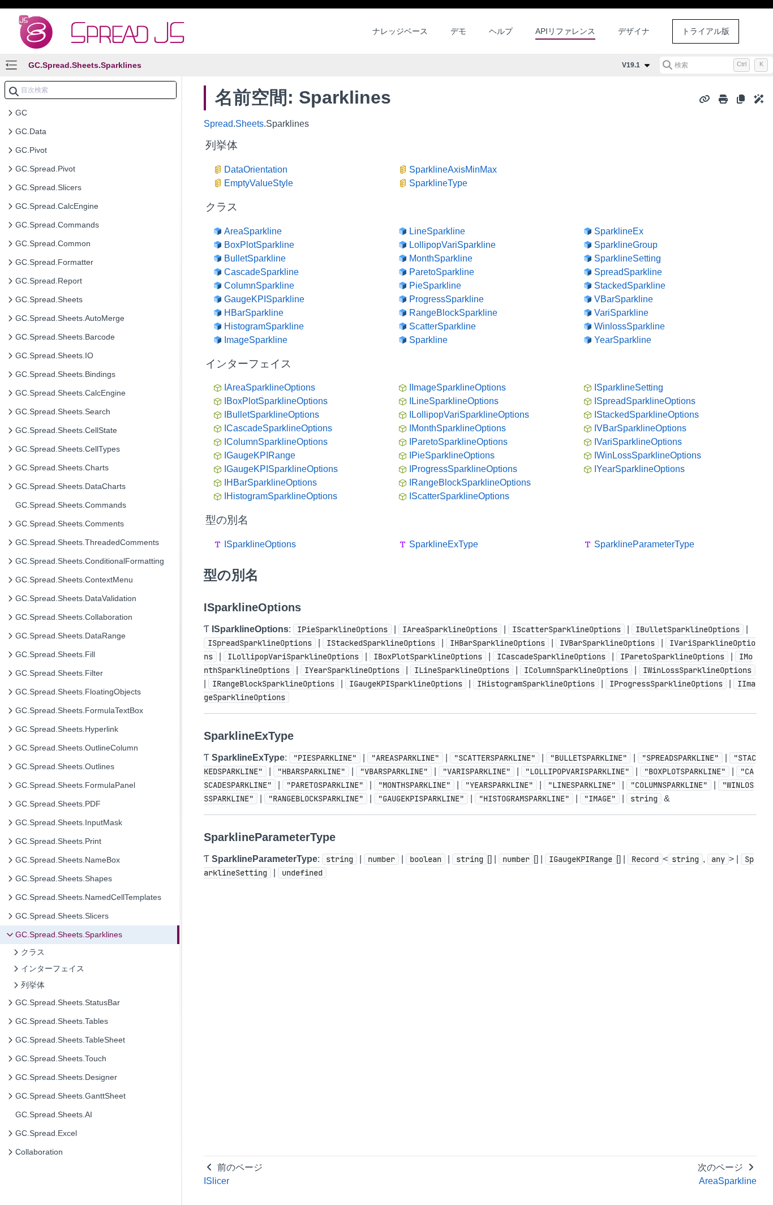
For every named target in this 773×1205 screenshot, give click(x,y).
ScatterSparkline (442, 326)
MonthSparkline (441, 258)
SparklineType (438, 183)
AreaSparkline (253, 231)
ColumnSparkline (259, 285)
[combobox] (91, 90)
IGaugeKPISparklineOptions (281, 469)
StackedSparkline (629, 285)
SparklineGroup (626, 245)
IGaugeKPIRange (259, 455)
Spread (218, 123)
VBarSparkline (623, 299)
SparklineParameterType (644, 544)
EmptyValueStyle (258, 183)
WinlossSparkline (629, 326)
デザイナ (634, 31)
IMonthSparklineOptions (457, 428)
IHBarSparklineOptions (270, 482)
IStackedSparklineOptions (646, 414)
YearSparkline (622, 340)
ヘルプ (501, 31)
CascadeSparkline (261, 272)
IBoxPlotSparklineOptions (276, 401)
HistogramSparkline (264, 326)
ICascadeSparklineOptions (278, 428)
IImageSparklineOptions (457, 387)
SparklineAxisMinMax (453, 169)
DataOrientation (255, 169)
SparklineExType (443, 544)
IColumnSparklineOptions (276, 442)
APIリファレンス (565, 31)
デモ (458, 31)
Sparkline (428, 340)
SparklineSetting (627, 258)
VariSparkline (621, 313)
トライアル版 (705, 31)
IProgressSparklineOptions (463, 469)
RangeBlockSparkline (453, 313)
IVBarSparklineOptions (640, 428)
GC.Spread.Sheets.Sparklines (84, 65)
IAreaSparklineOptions (269, 387)
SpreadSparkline (628, 272)
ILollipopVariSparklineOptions (469, 414)
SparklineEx (618, 231)
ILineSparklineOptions (454, 401)
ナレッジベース (400, 31)
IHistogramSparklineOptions (280, 496)
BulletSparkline (255, 258)
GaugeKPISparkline (264, 299)
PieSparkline (435, 285)
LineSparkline (437, 231)
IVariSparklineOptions (638, 442)
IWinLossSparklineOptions (647, 455)
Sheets (249, 123)
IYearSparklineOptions (639, 469)
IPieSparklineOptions (452, 455)
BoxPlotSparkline (259, 245)
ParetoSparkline (441, 272)
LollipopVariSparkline (452, 245)
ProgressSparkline (446, 299)
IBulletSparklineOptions (271, 414)
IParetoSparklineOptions (458, 442)
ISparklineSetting (628, 387)
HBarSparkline (254, 313)
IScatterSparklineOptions (459, 496)
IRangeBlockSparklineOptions (470, 482)
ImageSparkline (255, 340)
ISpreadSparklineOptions (644, 401)
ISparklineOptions (260, 544)
